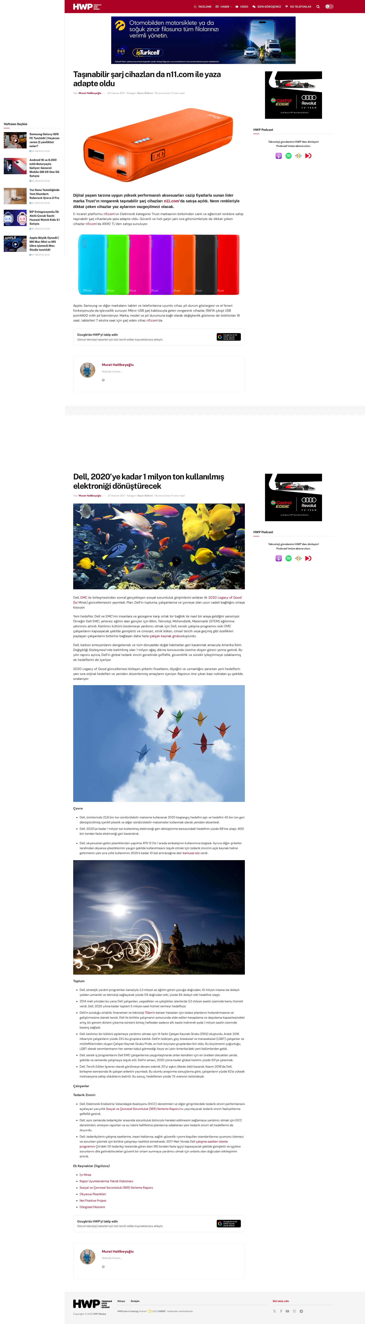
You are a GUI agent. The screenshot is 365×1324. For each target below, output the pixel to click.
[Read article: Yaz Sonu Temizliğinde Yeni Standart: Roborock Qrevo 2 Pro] (15, 196)
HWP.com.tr (123, 1311)
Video (244, 6)
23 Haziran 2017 (116, 93)
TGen (148, 1013)
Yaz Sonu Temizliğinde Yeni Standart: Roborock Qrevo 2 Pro (44, 193)
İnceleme (204, 6)
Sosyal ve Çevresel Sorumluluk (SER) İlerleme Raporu (142, 1109)
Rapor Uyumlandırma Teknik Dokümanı (106, 1181)
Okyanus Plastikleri (93, 1194)
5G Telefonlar (300, 6)
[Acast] (308, 155)
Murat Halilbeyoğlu (90, 93)
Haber (225, 6)
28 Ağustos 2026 (40, 151)
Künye (121, 1301)
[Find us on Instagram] (294, 1311)
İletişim (135, 1301)
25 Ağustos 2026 (40, 181)
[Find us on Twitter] (274, 1311)
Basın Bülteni (145, 93)
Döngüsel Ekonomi (92, 1207)
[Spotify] (289, 155)
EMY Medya (100, 1313)
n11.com (171, 201)
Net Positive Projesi (93, 1201)
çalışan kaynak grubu (165, 636)
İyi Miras (85, 1175)
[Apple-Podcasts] (279, 155)
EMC (83, 597)
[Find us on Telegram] (301, 1311)
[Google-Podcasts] (298, 155)
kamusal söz (191, 853)
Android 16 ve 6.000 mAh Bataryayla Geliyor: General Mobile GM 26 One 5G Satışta (44, 167)
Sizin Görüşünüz (269, 6)
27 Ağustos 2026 (40, 254)
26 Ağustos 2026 (40, 228)
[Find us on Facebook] (281, 1311)
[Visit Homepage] (87, 7)
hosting (134, 1311)
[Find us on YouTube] (287, 1311)
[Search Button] (318, 6)
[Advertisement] (32, 60)
